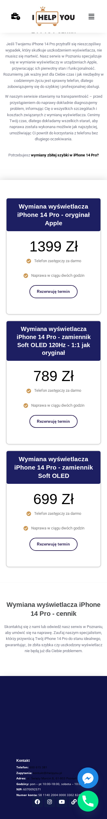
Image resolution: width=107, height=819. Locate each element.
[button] (91, 16)
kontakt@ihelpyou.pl (47, 773)
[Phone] (88, 801)
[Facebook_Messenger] (88, 777)
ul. (52, 778)
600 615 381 (38, 767)
